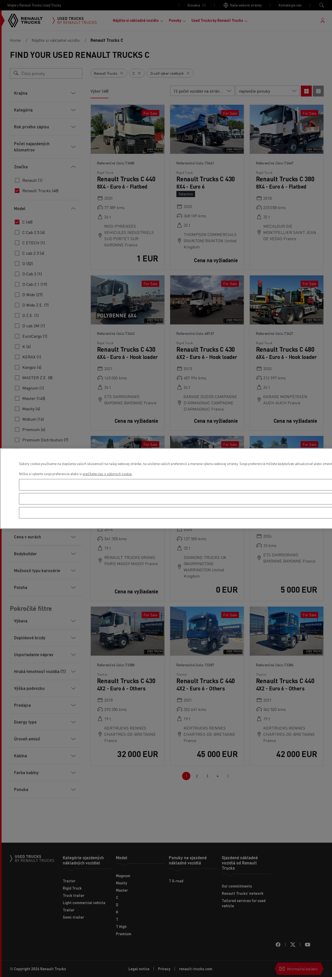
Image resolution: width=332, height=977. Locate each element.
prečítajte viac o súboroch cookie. (107, 474)
